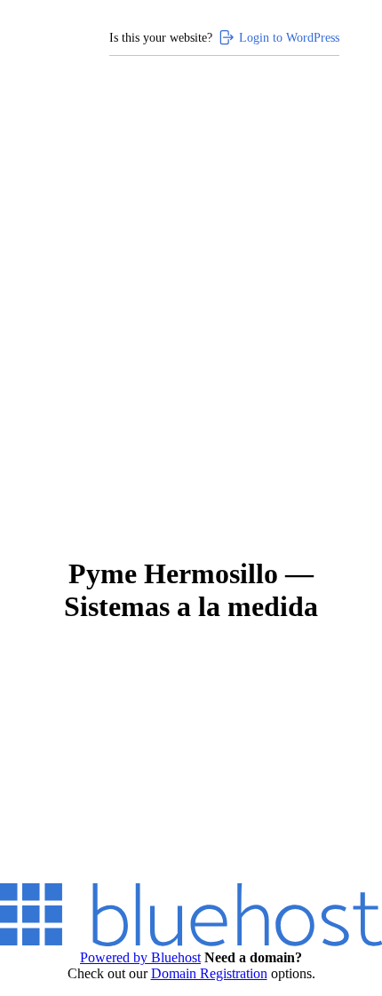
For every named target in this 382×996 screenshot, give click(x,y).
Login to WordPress (289, 37)
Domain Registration (209, 973)
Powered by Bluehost (140, 957)
